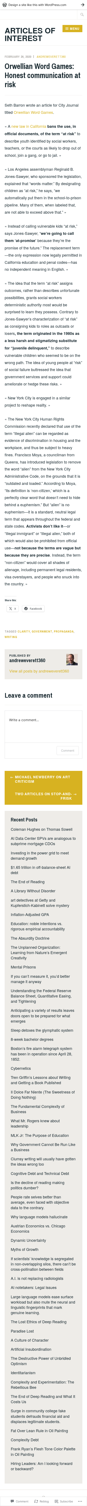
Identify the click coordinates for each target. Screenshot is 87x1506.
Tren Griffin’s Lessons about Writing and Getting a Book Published (41, 1079)
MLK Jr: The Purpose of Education (40, 1135)
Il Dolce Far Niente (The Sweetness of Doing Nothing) (43, 1094)
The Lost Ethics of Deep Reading (39, 1321)
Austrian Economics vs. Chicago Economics (38, 1228)
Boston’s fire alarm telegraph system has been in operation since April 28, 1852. (41, 1053)
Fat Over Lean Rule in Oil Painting (39, 1430)
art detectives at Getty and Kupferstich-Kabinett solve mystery (40, 902)
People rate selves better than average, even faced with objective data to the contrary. (40, 1202)
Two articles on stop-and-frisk (43, 796)
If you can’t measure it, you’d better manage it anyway (40, 978)
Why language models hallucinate (39, 1216)
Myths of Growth (24, 1249)
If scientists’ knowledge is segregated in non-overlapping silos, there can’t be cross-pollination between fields (43, 1264)
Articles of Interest (30, 34)
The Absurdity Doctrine (30, 938)
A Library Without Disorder (33, 890)
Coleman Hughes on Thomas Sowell (41, 829)
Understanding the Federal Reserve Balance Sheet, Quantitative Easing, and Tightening (41, 996)
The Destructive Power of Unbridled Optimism (41, 1360)
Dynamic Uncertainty (28, 1240)
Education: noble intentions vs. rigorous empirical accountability (38, 926)
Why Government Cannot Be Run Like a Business (43, 1147)
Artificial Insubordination (31, 1349)
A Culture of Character (30, 1340)
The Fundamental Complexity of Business (37, 1108)
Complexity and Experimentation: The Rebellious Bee (42, 1384)
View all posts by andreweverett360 (39, 671)
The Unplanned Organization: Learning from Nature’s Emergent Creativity (39, 952)
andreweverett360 (51, 57)
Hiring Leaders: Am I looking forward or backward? (41, 1466)
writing (11, 637)
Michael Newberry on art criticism (42, 779)
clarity (24, 631)
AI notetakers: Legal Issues (34, 1287)
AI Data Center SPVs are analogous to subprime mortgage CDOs (43, 840)
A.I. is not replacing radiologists (37, 1278)
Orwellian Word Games (33, 112)
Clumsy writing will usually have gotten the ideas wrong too (43, 1161)
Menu (74, 28)
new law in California (28, 126)
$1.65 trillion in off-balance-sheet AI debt (40, 869)
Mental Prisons (23, 967)
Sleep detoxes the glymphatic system (42, 1030)
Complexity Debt (25, 1439)
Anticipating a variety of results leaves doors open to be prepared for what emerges (42, 1015)
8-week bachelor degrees (32, 1039)
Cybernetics (21, 1068)
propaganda (64, 631)
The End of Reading (28, 881)
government (42, 631)
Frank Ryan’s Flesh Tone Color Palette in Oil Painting (43, 1451)
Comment (67, 750)
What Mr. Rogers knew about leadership (35, 1123)
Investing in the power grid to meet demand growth (40, 855)
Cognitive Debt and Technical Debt (40, 1173)
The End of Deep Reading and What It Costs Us (43, 1398)
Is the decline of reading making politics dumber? (37, 1185)
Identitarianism (23, 1372)
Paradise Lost (22, 1331)
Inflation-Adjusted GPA (30, 914)
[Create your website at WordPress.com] (43, 5)
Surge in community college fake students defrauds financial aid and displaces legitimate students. (40, 1416)
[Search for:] (82, 14)
